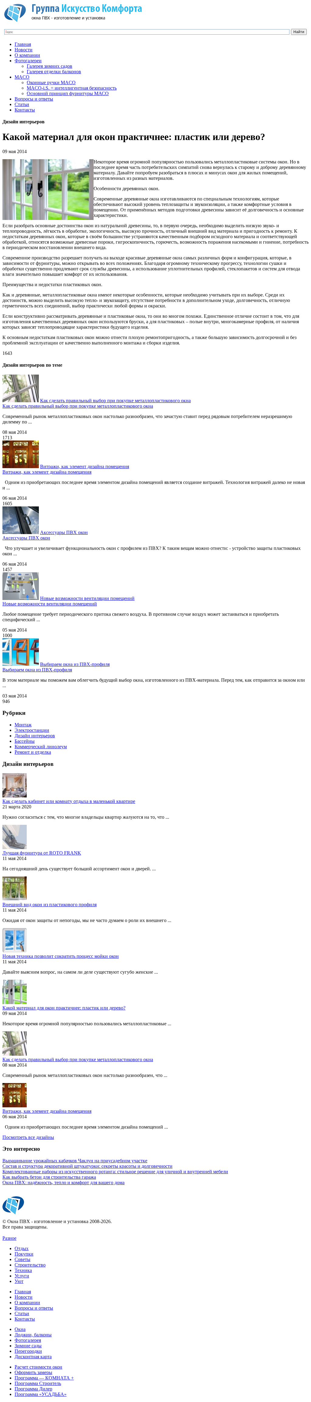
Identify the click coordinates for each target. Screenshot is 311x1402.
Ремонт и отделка (33, 752)
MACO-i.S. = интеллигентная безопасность (72, 88)
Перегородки (28, 1351)
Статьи (22, 104)
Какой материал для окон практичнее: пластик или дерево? (63, 1007)
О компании (27, 55)
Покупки (24, 1253)
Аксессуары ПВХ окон (64, 532)
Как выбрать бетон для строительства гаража (49, 1177)
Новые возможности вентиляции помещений (87, 598)
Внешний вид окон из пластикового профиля (49, 904)
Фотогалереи (28, 60)
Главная (23, 44)
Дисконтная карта (33, 1356)
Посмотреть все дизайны (28, 1137)
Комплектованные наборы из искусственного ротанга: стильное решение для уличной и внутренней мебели (115, 1171)
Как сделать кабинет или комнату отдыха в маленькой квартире (68, 801)
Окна (20, 1329)
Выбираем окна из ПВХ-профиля (75, 664)
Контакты (25, 109)
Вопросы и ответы (34, 98)
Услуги (22, 1275)
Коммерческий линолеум (41, 746)
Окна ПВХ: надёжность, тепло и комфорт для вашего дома (63, 1182)
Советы (22, 1259)
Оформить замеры (33, 1372)
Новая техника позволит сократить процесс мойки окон (60, 956)
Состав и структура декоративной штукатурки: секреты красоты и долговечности (87, 1166)
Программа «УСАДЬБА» (41, 1394)
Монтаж (23, 724)
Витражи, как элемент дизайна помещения (84, 466)
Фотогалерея (28, 1340)
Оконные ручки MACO (51, 82)
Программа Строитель (38, 1383)
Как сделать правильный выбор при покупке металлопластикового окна (115, 400)
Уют (19, 1281)
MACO (22, 77)
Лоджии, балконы (33, 1334)
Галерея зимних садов (49, 66)
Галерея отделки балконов (54, 71)
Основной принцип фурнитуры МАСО (68, 93)
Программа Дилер (33, 1388)
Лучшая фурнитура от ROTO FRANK (41, 852)
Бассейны (25, 741)
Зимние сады (28, 1345)
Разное (9, 1238)
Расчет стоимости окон (38, 1366)
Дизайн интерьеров (35, 735)
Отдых (22, 1248)
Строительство (30, 1264)
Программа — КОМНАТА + (44, 1377)
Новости (23, 49)
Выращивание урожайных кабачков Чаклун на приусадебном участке (74, 1160)
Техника (23, 1270)
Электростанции (32, 730)
